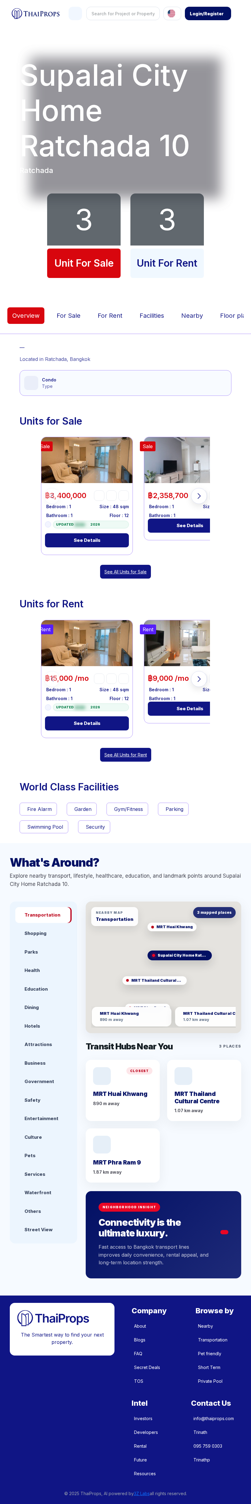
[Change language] (172, 13)
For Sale (69, 315)
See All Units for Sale (125, 571)
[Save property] (111, 495)
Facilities (152, 315)
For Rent (110, 315)
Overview (25, 315)
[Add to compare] (123, 495)
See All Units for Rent (125, 754)
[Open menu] (75, 13)
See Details (87, 540)
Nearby (192, 315)
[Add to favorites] (99, 495)
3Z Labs (142, 1493)
